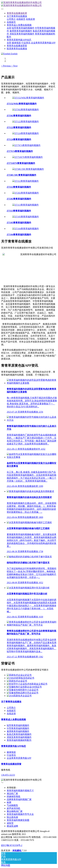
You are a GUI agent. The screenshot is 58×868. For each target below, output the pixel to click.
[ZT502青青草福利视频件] (25, 109)
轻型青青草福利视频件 (18, 725)
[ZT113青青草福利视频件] (25, 205)
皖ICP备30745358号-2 (11, 845)
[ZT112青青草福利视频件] (25, 181)
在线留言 (11, 710)
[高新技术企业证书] (17, 681)
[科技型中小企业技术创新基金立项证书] (27, 684)
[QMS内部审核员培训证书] (20, 678)
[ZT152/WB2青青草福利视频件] (28, 98)
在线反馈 (11, 713)
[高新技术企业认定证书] (19, 675)
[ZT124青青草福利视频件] (25, 133)
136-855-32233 (8, 775)
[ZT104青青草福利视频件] (25, 228)
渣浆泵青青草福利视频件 (19, 737)
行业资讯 (11, 755)
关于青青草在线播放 (11, 701)
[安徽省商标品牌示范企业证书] (22, 693)
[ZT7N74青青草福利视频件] (26, 145)
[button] (6, 66)
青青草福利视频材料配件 (19, 740)
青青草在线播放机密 (17, 13)
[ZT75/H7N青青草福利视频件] (27, 157)
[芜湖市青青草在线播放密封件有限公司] (29, 4)
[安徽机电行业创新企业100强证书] (24, 687)
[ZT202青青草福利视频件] (25, 193)
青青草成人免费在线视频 (13, 719)
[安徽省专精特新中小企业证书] (22, 690)
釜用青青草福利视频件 (18, 731)
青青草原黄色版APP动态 (13, 746)
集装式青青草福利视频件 (19, 734)
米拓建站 (17, 850)
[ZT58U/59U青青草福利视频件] (28, 169)
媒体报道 (11, 752)
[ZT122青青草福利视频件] (25, 121)
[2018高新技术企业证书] (19, 695)
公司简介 (11, 707)
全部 (9, 28)
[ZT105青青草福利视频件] (25, 216)
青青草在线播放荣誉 (11, 764)
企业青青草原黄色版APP (19, 758)
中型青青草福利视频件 (18, 728)
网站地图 (5, 865)
